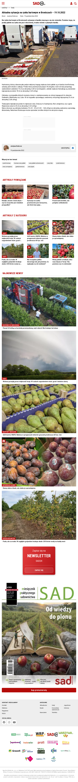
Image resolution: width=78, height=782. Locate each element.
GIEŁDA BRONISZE (20, 166)
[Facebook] (73, 148)
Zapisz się (39, 570)
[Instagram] (9, 722)
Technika (54, 712)
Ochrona (66, 708)
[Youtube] (14, 722)
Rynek (41, 708)
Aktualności (43, 705)
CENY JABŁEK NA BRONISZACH (36, 163)
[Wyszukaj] (75, 3)
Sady (12, 8)
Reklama (4, 708)
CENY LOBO (50, 163)
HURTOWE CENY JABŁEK (19, 163)
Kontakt (4, 705)
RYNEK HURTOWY (6, 163)
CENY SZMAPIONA (7, 166)
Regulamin (5, 710)
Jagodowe (67, 705)
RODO (4, 713)
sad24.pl (4, 8)
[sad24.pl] (39, 3)
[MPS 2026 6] (39, 634)
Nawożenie (43, 712)
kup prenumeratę (39, 690)
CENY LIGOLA (31, 166)
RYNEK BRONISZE (60, 163)
